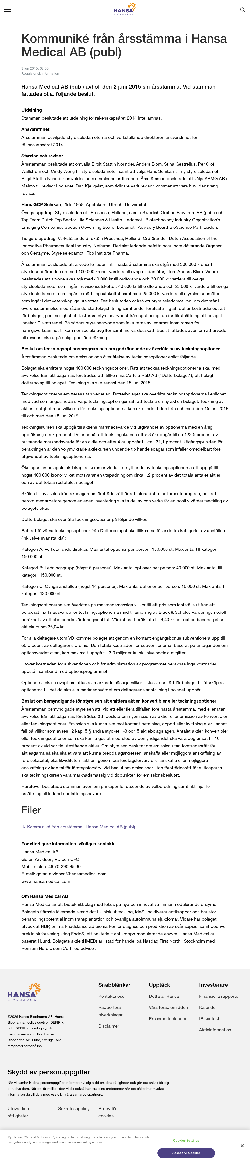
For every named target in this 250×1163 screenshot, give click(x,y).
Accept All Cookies (186, 1153)
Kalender (208, 1007)
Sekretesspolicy (74, 1108)
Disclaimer (108, 1025)
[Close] (242, 1145)
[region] (125, 1146)
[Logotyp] (125, 10)
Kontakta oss (111, 996)
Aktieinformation (215, 1029)
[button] (7, 9)
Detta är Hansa (164, 996)
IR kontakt (209, 1018)
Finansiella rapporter (219, 996)
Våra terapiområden (168, 1007)
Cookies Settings (186, 1140)
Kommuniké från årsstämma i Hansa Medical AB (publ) (81, 826)
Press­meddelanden (168, 1018)
